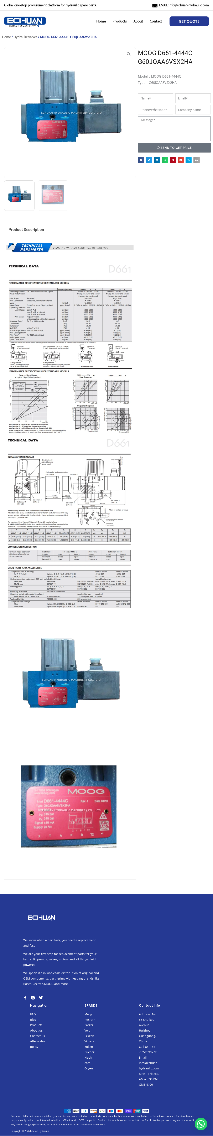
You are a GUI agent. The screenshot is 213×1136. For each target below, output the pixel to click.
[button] (189, 21)
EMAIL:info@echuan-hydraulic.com (184, 5)
